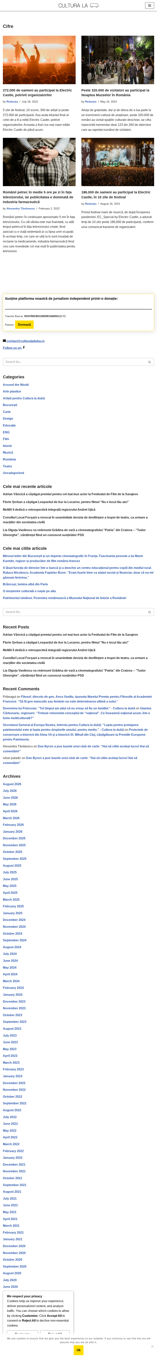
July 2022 (10, 1117)
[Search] (150, 362)
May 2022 (9, 1130)
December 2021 (14, 1164)
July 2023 (10, 1035)
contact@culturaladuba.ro (26, 341)
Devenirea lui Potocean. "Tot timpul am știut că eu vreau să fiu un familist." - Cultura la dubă (69, 708)
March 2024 (11, 981)
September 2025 (14, 858)
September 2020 (14, 1266)
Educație (9, 425)
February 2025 (13, 906)
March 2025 (11, 899)
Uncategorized (13, 473)
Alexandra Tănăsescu (21, 208)
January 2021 (12, 1239)
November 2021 (14, 1171)
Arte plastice (12, 391)
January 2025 (12, 913)
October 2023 (12, 1015)
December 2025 (14, 838)
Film (6, 439)
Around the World (16, 384)
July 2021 (10, 1198)
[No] (152, 1346)
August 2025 (12, 865)
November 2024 (14, 926)
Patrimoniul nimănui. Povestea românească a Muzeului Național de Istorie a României (64, 598)
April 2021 (10, 1219)
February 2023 (13, 1069)
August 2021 (12, 1191)
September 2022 (14, 1103)
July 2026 (10, 790)
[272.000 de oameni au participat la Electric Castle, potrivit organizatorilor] (39, 60)
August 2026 (12, 784)
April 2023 (10, 1055)
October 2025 (12, 852)
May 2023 (9, 1049)
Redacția (12, 101)
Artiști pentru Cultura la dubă (24, 398)
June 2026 (10, 797)
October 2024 (12, 933)
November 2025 (14, 845)
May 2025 (9, 885)
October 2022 (12, 1096)
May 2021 (9, 1212)
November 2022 (14, 1089)
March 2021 (11, 1225)
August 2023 (12, 1028)
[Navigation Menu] (149, 5)
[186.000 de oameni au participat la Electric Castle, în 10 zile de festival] (117, 162)
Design (8, 418)
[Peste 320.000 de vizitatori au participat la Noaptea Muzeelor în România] (117, 60)
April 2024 (10, 974)
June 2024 (10, 960)
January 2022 (12, 1157)
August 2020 (12, 1273)
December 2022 (14, 1083)
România (9, 459)
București (10, 405)
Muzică (8, 452)
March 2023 (11, 1062)
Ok (79, 1350)
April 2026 (10, 811)
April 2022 (10, 1137)
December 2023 (14, 1001)
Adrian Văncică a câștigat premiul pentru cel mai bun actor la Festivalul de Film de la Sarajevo (70, 494)
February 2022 (13, 1151)
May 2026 (9, 804)
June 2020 (10, 1286)
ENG (6, 432)
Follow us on (12, 348)
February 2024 (13, 987)
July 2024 (10, 953)
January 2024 (12, 994)
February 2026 (13, 824)
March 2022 (11, 1144)
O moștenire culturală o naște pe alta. (29, 591)
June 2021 (10, 1205)
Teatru (7, 466)
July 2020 (10, 1280)
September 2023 (14, 1021)
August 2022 (12, 1110)
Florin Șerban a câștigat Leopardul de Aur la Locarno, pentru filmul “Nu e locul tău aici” (66, 502)
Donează (24, 324)
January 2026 (12, 831)
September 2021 (14, 1185)
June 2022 (10, 1123)
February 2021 (13, 1232)
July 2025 (10, 872)
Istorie (7, 445)
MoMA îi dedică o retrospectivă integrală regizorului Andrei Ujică (49, 509)
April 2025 (10, 892)
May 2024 (9, 967)
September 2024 (14, 940)
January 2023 (12, 1076)
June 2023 (10, 1042)
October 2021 (12, 1178)
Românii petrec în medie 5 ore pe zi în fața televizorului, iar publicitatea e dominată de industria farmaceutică (38, 197)
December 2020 (14, 1246)
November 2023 (14, 1008)
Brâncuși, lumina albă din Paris (25, 584)
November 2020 (14, 1253)
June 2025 (10, 879)
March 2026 (11, 818)
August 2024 (12, 947)
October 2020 (12, 1259)
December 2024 (14, 919)
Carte (7, 411)
